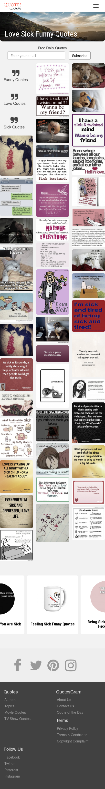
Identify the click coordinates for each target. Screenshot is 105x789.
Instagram (12, 776)
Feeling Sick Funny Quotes (53, 624)
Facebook (12, 757)
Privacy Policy (67, 728)
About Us (64, 699)
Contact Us (65, 705)
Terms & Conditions (72, 734)
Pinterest (11, 769)
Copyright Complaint (72, 741)
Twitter (9, 763)
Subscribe (79, 55)
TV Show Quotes (17, 718)
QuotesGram (12, 6)
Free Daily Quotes (52, 47)
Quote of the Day (70, 712)
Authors (10, 699)
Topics (9, 705)
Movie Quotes (15, 712)
